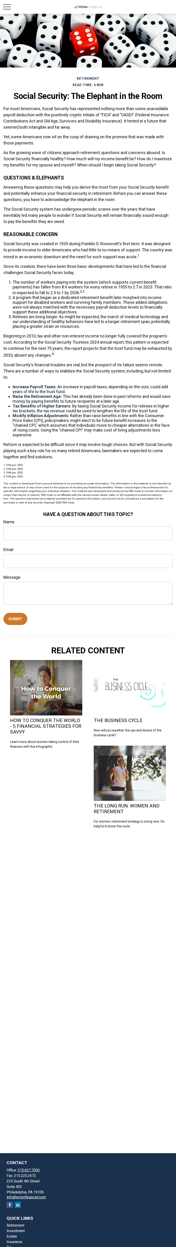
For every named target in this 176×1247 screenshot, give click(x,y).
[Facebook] (10, 1205)
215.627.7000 (29, 1170)
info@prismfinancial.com (26, 1197)
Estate (12, 1236)
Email (8, 549)
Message (11, 577)
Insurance (14, 1242)
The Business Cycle (118, 720)
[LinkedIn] (18, 1205)
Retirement (15, 1225)
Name (8, 521)
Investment (16, 1231)
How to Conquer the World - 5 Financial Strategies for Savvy (45, 726)
